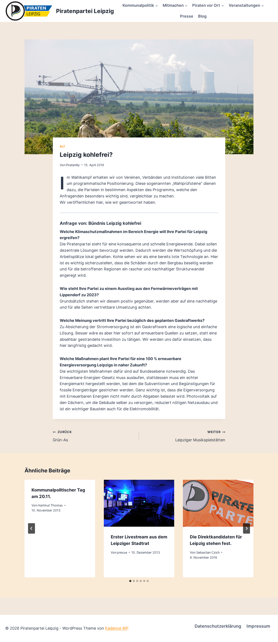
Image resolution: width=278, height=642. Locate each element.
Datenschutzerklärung (218, 626)
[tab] (130, 581)
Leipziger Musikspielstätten (200, 436)
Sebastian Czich (208, 552)
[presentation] (139, 503)
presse (122, 552)
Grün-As (62, 436)
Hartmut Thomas (50, 505)
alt (62, 146)
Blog (202, 16)
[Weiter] (246, 528)
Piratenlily (73, 165)
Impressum (258, 626)
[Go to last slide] (31, 528)
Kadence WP (116, 628)
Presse (186, 16)
